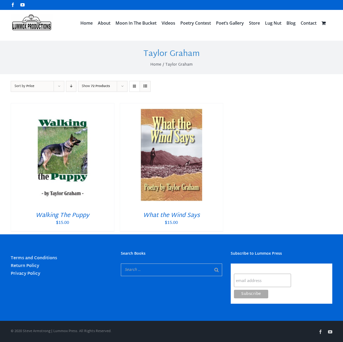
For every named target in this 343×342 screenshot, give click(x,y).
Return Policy (25, 266)
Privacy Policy (25, 274)
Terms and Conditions (34, 258)
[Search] (216, 270)
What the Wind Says (171, 215)
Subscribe (244, 268)
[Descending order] (71, 86)
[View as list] (145, 86)
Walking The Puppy (62, 215)
